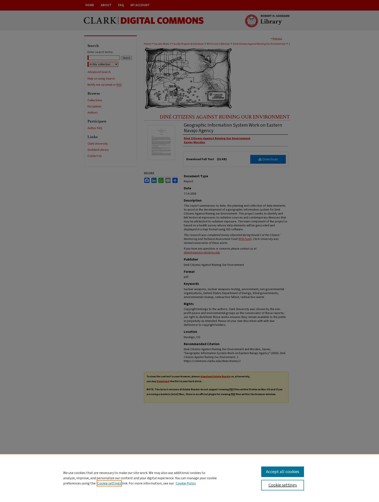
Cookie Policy (186, 483)
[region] (189, 478)
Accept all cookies (282, 472)
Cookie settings (109, 483)
